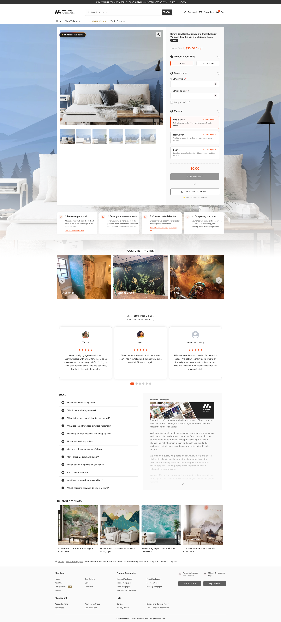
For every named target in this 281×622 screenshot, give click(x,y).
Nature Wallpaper (74, 561)
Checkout (89, 587)
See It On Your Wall (197, 191)
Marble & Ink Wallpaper (126, 590)
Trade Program (117, 21)
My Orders (214, 583)
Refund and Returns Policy (158, 604)
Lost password (91, 608)
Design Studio (99, 21)
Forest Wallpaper (154, 579)
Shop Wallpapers (73, 21)
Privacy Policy (123, 608)
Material (178, 111)
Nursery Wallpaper (154, 587)
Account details (61, 604)
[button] (158, 34)
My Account (190, 583)
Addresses (59, 608)
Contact (120, 604)
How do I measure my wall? (74, 230)
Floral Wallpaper (123, 587)
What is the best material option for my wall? (163, 229)
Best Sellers (90, 579)
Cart (86, 583)
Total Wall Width (177, 79)
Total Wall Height (178, 91)
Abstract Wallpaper (125, 579)
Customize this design (73, 34)
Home (59, 21)
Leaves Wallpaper (154, 583)
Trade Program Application (158, 608)
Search (167, 12)
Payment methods (92, 604)
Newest (58, 590)
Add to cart (195, 176)
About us (58, 583)
